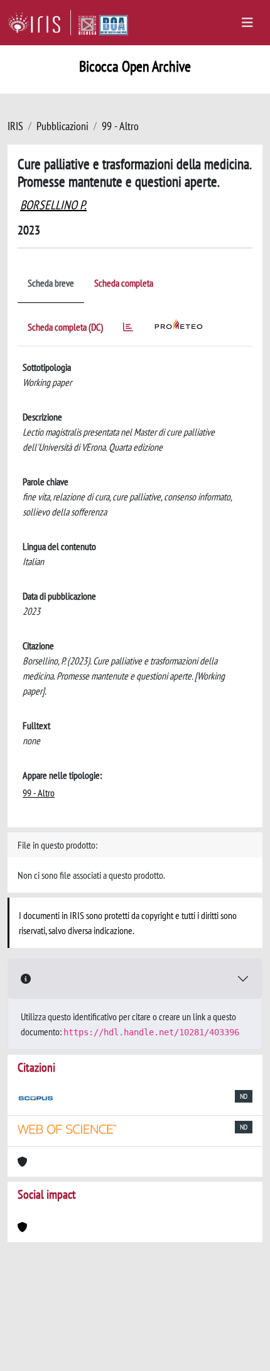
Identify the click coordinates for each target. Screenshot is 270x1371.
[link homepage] (39, 22)
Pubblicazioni (62, 126)
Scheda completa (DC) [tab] (65, 327)
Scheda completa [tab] (123, 283)
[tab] (128, 329)
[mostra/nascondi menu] (247, 23)
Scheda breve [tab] (51, 283)
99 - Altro (120, 126)
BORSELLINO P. (53, 205)
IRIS (15, 126)
